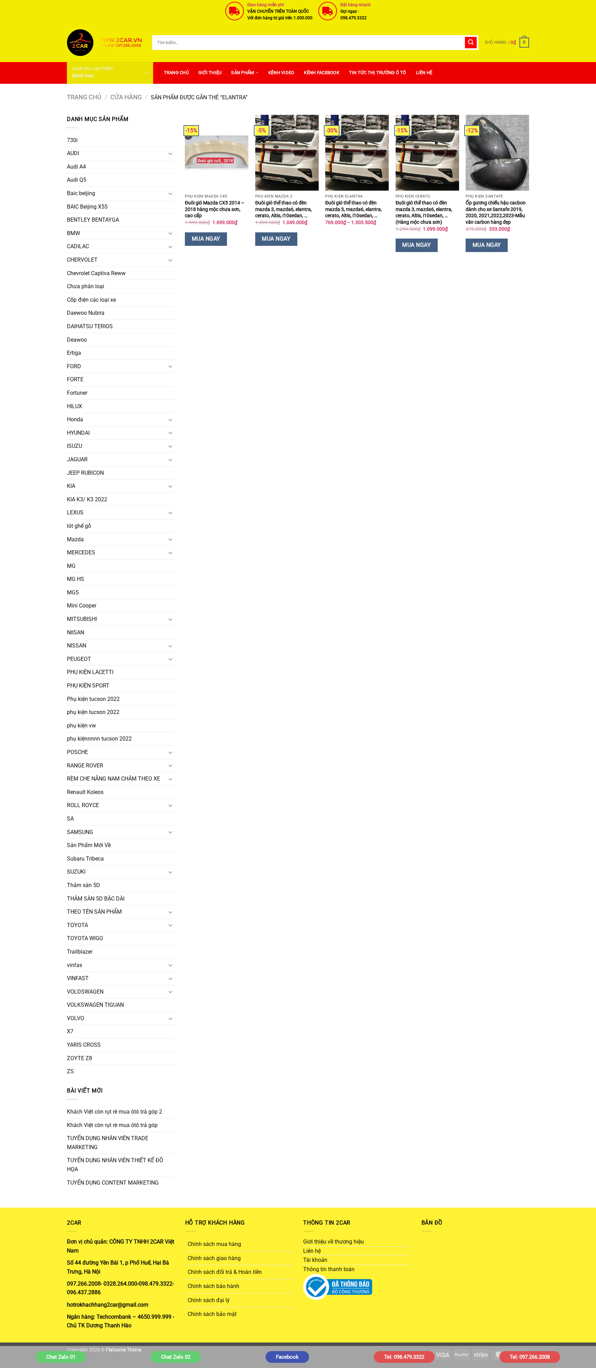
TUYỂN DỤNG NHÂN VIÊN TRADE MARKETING (107, 1142)
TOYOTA (77, 925)
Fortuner (77, 393)
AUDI (73, 153)
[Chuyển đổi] (171, 153)
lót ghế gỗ (79, 526)
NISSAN (76, 645)
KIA (71, 486)
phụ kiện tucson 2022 (93, 712)
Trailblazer (79, 951)
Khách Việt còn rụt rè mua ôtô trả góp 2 (114, 1111)
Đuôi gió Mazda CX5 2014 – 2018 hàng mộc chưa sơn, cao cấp (214, 209)
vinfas (74, 965)
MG (71, 566)
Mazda (75, 539)
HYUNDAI (78, 433)
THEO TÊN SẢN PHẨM (94, 911)
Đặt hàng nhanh (355, 4)
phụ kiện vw (81, 725)
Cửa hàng (126, 97)
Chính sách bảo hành (213, 1286)
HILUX (74, 406)
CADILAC (78, 246)
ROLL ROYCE (83, 805)
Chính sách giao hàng (214, 1258)
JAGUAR (77, 459)
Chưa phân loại (85, 286)
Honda (75, 419)
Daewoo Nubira (86, 313)
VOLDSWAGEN (85, 991)
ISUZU (74, 446)
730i (72, 140)
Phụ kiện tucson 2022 (93, 699)
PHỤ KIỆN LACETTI (90, 672)
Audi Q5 (76, 180)
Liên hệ (424, 72)
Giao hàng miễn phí (265, 4)
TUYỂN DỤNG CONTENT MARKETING (113, 1182)
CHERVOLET (82, 259)
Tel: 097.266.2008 (530, 1357)
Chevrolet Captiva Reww (96, 273)
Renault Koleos (85, 792)
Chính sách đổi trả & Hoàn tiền (225, 1272)
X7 (70, 1031)
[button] (507, 42)
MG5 (73, 592)
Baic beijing (81, 193)
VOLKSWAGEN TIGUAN (95, 1005)
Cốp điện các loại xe (91, 299)
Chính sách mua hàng (214, 1244)
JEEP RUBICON (85, 473)
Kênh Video (281, 72)
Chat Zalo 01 (61, 1357)
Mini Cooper (81, 605)
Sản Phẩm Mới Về (89, 845)
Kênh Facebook (321, 72)
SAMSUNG (80, 832)
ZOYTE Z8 (79, 1058)
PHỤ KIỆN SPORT (88, 685)
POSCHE (77, 752)
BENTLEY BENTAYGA (93, 220)
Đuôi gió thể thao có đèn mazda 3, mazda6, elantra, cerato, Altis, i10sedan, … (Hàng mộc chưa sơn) (424, 212)
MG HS (75, 579)
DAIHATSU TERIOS (90, 326)
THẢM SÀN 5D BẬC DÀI (96, 898)
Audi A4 (76, 166)
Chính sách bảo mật (212, 1314)
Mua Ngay (206, 239)
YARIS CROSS (84, 1045)
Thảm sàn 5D (83, 885)
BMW (73, 233)
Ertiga (74, 353)
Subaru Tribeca (85, 858)
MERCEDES (81, 552)
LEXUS (75, 512)
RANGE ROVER (85, 765)
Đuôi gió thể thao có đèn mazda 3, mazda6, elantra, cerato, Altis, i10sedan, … (283, 209)
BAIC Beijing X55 (87, 206)
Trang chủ (84, 97)
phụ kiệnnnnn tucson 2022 (99, 738)
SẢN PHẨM (242, 72)
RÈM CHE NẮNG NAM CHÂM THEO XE (113, 778)
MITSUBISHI (82, 619)
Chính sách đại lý (209, 1300)
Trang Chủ (176, 72)
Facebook (287, 1357)
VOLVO (75, 1018)
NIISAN (75, 632)
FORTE (75, 379)
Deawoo (77, 339)
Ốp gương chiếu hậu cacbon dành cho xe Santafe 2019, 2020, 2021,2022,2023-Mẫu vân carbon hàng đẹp (496, 212)
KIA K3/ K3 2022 (87, 499)
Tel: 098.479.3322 (404, 1357)
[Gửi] (471, 43)
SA (70, 818)
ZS (70, 1071)
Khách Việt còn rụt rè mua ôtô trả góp (112, 1125)
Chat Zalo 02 (175, 1357)
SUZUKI (76, 871)
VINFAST (78, 978)
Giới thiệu (210, 72)
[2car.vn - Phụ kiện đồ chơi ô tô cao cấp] (104, 42)
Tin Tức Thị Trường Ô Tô (377, 72)
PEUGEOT (79, 659)
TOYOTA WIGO (85, 938)
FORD (74, 366)
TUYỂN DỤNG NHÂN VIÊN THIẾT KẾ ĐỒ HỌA (115, 1165)
